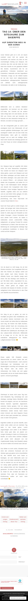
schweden (14, 536)
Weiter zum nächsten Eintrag (22, 519)
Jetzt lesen (5, 598)
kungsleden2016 (19, 533)
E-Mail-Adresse (22, 561)
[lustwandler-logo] (11, 3)
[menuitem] (21, 3)
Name (20, 556)
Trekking (14, 29)
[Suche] (21, 3)
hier (16, 201)
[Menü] (25, 3)
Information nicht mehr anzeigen (18, 598)
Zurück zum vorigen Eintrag (5, 519)
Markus (16, 47)
